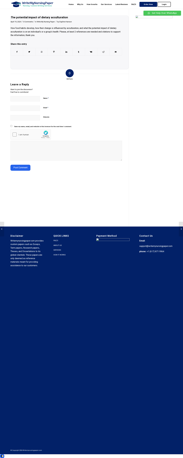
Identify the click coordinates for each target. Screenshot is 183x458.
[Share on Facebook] (17, 52)
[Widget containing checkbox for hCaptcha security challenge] (30, 134)
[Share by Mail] (116, 52)
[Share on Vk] (91, 52)
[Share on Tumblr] (79, 52)
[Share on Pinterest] (54, 52)
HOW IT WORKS (59, 255)
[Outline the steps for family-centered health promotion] (2, 229)
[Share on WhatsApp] (42, 52)
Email (45, 108)
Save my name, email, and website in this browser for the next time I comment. (43, 126)
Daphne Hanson (65, 22)
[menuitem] (71, 4)
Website (46, 117)
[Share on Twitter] (29, 52)
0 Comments (28, 22)
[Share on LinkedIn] (66, 52)
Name (46, 98)
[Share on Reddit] (103, 52)
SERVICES (57, 250)
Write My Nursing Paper (46, 22)
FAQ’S (55, 240)
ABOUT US (57, 245)
